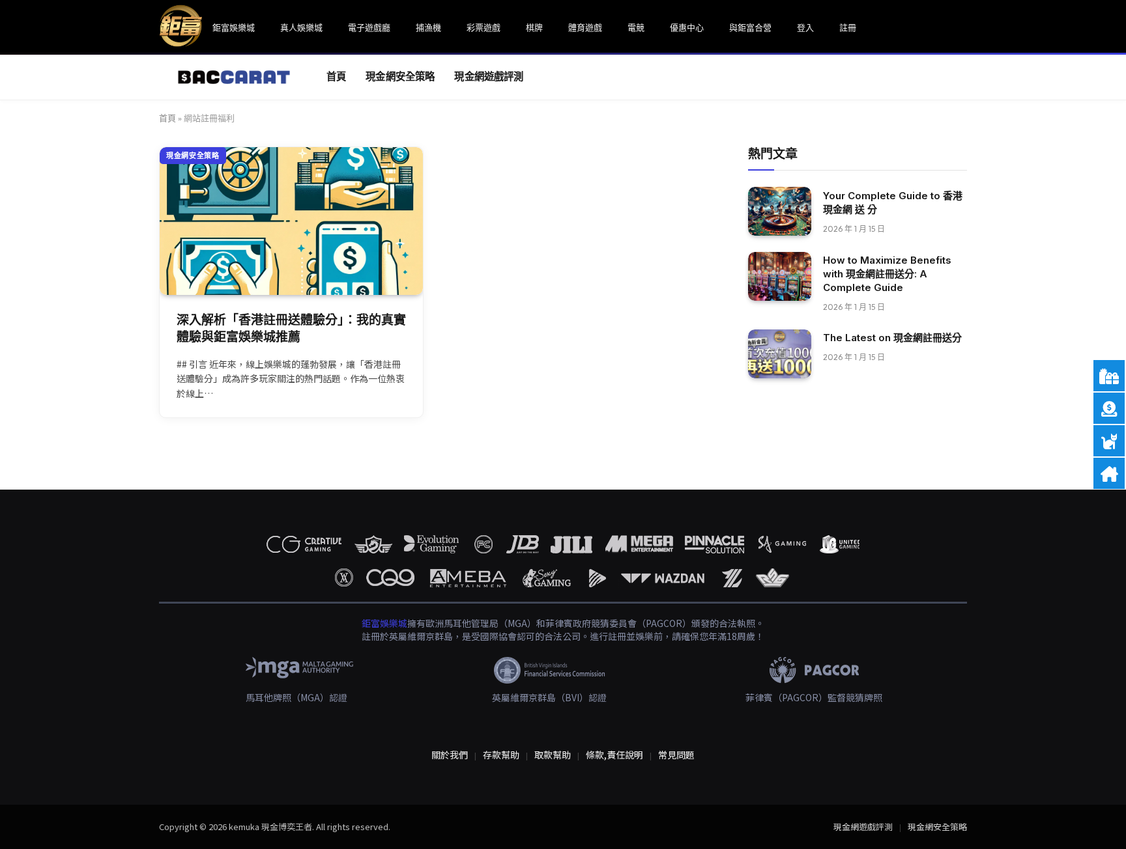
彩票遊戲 (483, 27)
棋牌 (534, 27)
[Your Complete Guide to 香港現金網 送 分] (779, 211)
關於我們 (449, 754)
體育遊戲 (585, 27)
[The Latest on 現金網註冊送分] (779, 353)
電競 (636, 27)
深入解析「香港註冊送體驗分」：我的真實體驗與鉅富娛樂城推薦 (291, 329)
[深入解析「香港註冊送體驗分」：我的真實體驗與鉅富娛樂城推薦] (291, 221)
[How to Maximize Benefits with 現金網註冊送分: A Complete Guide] (779, 276)
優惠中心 (687, 27)
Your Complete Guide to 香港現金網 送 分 (892, 202)
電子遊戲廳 (369, 27)
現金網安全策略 (400, 76)
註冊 (847, 27)
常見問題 (676, 754)
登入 (805, 27)
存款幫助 (501, 754)
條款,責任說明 (614, 754)
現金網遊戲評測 (488, 76)
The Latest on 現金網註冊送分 (892, 337)
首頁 (336, 76)
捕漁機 (428, 27)
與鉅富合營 (750, 27)
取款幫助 (552, 754)
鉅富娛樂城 (233, 27)
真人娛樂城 (301, 27)
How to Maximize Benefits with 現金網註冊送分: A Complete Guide (887, 274)
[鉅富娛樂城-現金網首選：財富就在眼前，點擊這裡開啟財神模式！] (226, 77)
